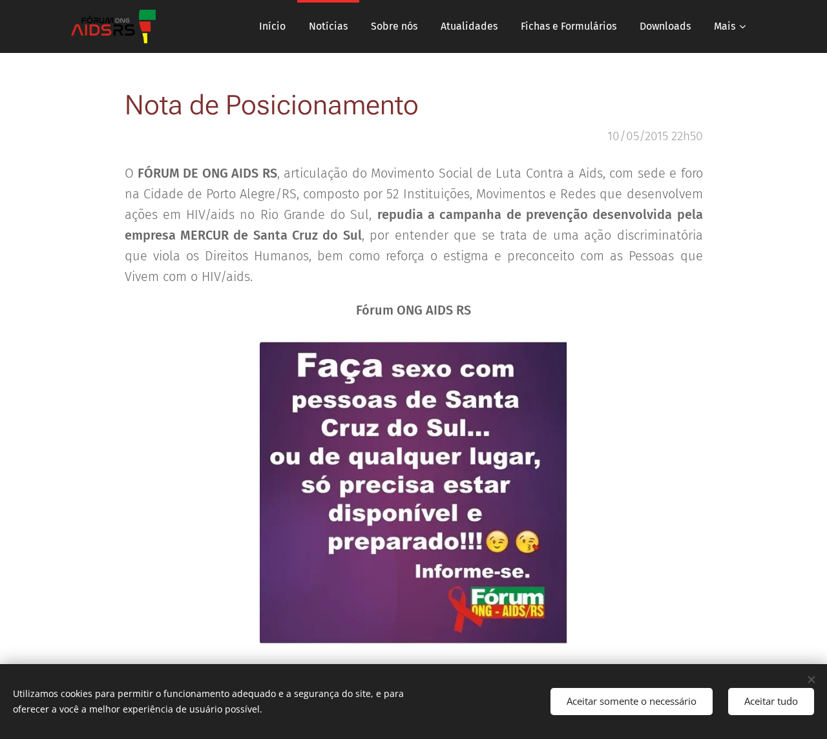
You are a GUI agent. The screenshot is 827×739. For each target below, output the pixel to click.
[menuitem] (272, 26)
